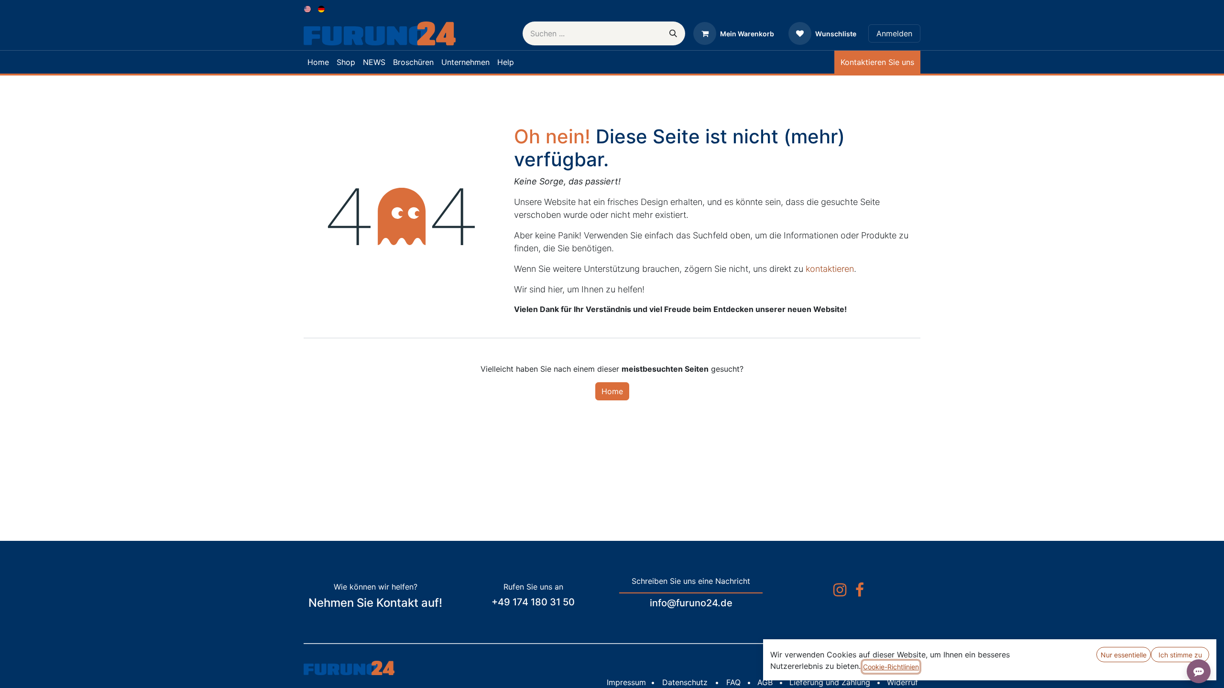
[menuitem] (308, 8)
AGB (765, 682)
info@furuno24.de (691, 603)
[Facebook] (859, 590)
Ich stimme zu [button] (1180, 655)
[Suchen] (673, 33)
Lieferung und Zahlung (829, 682)
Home (612, 391)
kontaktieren (830, 269)
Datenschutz (685, 682)
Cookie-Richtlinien (891, 667)
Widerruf (902, 682)
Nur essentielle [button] (1124, 655)
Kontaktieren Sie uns (877, 62)
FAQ (733, 682)
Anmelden (894, 33)
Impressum (626, 682)
